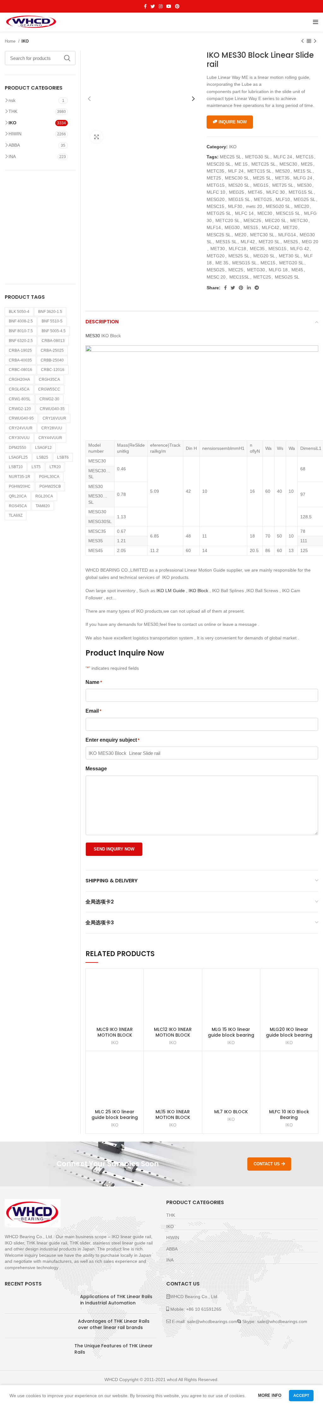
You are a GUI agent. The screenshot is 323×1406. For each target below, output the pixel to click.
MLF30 (235, 206)
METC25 (262, 276)
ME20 (240, 234)
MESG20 (216, 199)
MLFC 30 (275, 192)
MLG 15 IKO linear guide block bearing (231, 1032)
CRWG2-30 (49, 399)
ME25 (307, 164)
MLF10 (283, 199)
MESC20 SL (219, 164)
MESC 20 (216, 276)
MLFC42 (270, 227)
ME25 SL (262, 177)
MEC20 (301, 206)
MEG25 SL (304, 199)
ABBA (14, 145)
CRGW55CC (49, 389)
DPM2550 (17, 447)
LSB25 (42, 457)
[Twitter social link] (153, 6)
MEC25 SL (230, 156)
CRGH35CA (49, 379)
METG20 (216, 255)
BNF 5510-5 (52, 321)
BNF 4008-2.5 (21, 321)
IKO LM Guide (170, 590)
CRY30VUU (19, 438)
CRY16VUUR (54, 418)
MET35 (282, 177)
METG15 (216, 185)
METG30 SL (257, 156)
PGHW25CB (50, 486)
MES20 (282, 171)
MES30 (304, 185)
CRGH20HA (19, 379)
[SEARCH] (67, 58)
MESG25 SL (287, 276)
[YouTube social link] (168, 6)
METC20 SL (227, 220)
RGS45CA (18, 506)
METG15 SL (301, 192)
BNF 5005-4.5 (54, 331)
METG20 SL (291, 262)
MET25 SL (282, 185)
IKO (25, 41)
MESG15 (277, 248)
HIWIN (15, 133)
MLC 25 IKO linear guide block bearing (114, 1115)
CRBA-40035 (20, 360)
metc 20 (254, 206)
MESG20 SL (278, 206)
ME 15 (241, 164)
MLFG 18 (278, 269)
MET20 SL (269, 241)
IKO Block (198, 590)
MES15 (251, 227)
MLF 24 (236, 171)
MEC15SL (239, 276)
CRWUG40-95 (21, 418)
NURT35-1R (19, 476)
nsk (12, 100)
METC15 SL (259, 171)
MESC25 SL (219, 234)
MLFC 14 (244, 213)
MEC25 (235, 269)
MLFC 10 (216, 192)
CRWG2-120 (20, 409)
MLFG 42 (299, 248)
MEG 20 (310, 241)
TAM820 (43, 506)
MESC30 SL (237, 177)
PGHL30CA (49, 476)
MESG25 (216, 269)
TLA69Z (15, 515)
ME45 (297, 269)
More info (269, 1395)
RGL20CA (44, 496)
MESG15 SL (244, 262)
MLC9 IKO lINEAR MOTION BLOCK (115, 1032)
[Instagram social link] (160, 6)
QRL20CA (17, 496)
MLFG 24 (302, 177)
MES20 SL (239, 185)
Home (11, 41)
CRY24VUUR (20, 428)
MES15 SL (226, 241)
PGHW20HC (20, 486)
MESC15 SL (288, 213)
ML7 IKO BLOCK (231, 1112)
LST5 (36, 467)
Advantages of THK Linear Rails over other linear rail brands (114, 1324)
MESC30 (288, 164)
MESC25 (252, 220)
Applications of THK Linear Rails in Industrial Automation (116, 1299)
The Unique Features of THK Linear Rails (113, 1349)
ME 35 (221, 262)
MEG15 (260, 185)
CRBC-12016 (52, 370)
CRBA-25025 (52, 350)
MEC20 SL (275, 220)
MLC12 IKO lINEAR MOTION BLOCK (173, 1032)
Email (93, 711)
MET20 (290, 227)
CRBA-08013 (53, 340)
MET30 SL (289, 255)
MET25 (214, 177)
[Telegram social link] (257, 288)
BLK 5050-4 (19, 311)
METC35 (215, 171)
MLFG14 (287, 234)
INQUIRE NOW (233, 122)
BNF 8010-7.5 (21, 331)
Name (93, 682)
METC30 (299, 220)
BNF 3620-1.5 (50, 311)
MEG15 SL (239, 199)
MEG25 (236, 192)
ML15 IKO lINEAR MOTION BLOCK (173, 1115)
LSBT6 (63, 457)
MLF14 (214, 227)
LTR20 (55, 467)
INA (12, 156)
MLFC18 (237, 248)
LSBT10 (16, 467)
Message (96, 768)
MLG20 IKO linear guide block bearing (289, 1032)
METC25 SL (263, 164)
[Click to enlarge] (96, 137)
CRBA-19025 (20, 350)
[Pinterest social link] (177, 6)
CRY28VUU (51, 428)
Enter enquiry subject (112, 740)
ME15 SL (303, 171)
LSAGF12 (43, 447)
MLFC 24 (282, 156)
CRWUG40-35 (52, 409)
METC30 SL (262, 234)
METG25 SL (219, 213)
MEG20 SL (264, 255)
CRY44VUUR (50, 438)
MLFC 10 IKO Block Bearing (289, 1115)
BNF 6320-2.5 (21, 340)
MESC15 (215, 206)
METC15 (305, 156)
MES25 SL (239, 255)
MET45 (255, 192)
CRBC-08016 (20, 370)
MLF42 (248, 241)
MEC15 (268, 262)
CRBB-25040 (52, 360)
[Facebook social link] (145, 6)
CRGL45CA (19, 389)
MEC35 (257, 248)
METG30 (256, 269)
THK (13, 111)
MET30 (217, 248)
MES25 (291, 241)
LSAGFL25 (18, 457)
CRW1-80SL (20, 399)
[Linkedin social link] (249, 288)
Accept (301, 1395)
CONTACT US (267, 1164)
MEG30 (232, 227)
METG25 (263, 199)
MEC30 (264, 213)
